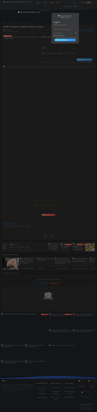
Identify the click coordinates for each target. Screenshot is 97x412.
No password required (72, 37)
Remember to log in (60, 35)
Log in (66, 40)
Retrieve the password (61, 37)
